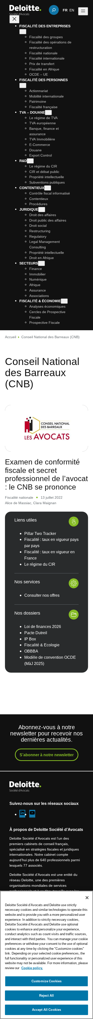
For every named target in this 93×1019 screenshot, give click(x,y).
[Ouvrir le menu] (83, 11)
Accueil (10, 336)
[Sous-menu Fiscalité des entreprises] (22, 31)
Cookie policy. (32, 968)
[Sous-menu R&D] (30, 161)
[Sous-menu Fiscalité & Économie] (64, 301)
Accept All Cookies (46, 1009)
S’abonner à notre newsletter (47, 754)
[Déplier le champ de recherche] (54, 10)
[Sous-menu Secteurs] (41, 263)
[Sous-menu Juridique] (41, 209)
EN (71, 9)
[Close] (87, 897)
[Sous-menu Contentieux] (47, 188)
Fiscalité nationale (19, 497)
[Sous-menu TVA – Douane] (48, 112)
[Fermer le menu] (14, 19)
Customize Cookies (46, 981)
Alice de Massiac (18, 502)
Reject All (46, 995)
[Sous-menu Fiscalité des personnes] (22, 85)
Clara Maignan (44, 502)
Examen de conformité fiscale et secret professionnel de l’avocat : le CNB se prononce (46, 474)
